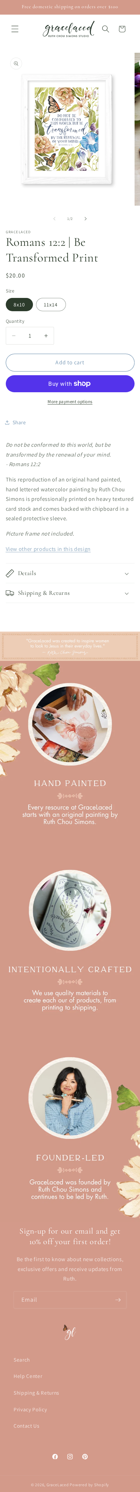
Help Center (28, 1375)
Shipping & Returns (36, 1392)
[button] (15, 29)
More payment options (70, 401)
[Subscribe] (118, 1300)
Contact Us (26, 1425)
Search (22, 1359)
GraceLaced (58, 1484)
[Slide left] (54, 218)
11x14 (51, 304)
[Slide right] (85, 218)
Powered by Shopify (89, 1484)
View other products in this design (48, 549)
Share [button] (19, 422)
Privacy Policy (30, 1409)
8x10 (19, 304)
